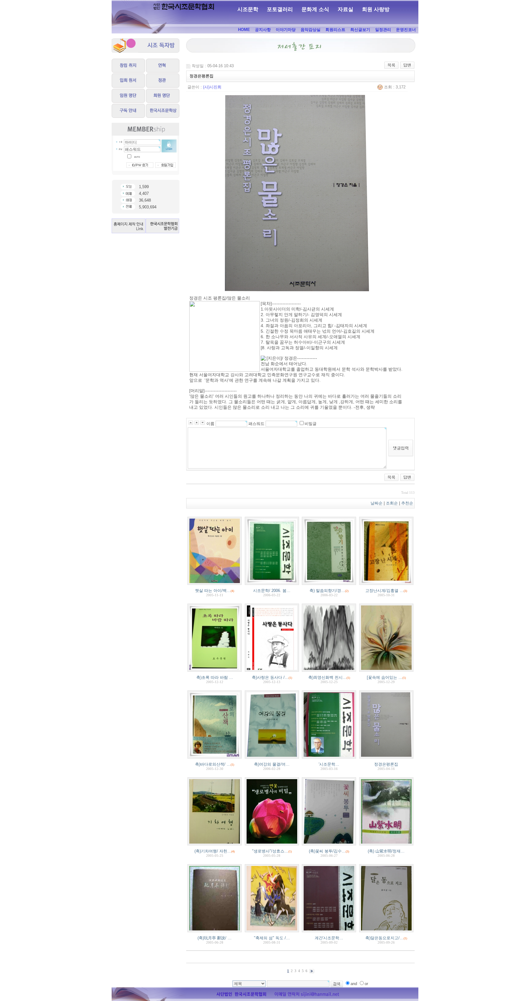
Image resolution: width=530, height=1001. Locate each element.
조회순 (392, 503)
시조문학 (247, 9)
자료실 (345, 9)
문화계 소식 (315, 9)
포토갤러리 (280, 9)
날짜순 (376, 503)
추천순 (407, 503)
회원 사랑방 (376, 9)
